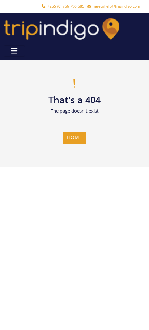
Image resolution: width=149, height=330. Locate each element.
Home (74, 137)
